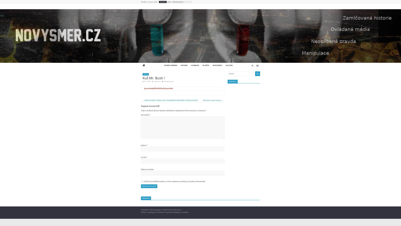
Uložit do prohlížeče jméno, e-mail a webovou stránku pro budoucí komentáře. (175, 181)
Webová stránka (147, 169)
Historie (184, 65)
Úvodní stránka (170, 65)
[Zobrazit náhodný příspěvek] (257, 65)
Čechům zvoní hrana (213, 100)
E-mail (144, 157)
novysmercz (157, 81)
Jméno (144, 145)
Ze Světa (206, 65)
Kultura (229, 65)
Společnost (217, 65)
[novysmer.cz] (200, 10)
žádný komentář (168, 81)
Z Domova (195, 65)
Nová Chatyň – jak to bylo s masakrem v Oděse (176, 3)
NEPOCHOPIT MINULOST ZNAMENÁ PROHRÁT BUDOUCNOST (170, 100)
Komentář (145, 115)
